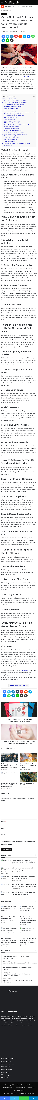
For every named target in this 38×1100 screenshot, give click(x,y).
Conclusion (9, 145)
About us (6, 1093)
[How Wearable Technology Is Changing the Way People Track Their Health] (9, 932)
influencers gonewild (7, 1075)
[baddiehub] (11, 2)
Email (3, 828)
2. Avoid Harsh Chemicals (12, 137)
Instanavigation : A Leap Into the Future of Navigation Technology (9, 765)
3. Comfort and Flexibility (12, 108)
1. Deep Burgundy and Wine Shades (15, 114)
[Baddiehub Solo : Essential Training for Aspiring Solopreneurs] (6, 894)
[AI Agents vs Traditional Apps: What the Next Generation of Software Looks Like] (28, 932)
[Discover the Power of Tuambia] (28, 777)
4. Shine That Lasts (11, 110)
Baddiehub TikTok (6, 1061)
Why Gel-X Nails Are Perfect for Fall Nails (15, 102)
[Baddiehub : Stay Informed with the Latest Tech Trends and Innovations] (6, 887)
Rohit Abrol (5, 31)
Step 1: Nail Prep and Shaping (13, 126)
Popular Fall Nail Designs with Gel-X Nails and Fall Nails (19, 112)
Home (4, 10)
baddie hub (4, 1077)
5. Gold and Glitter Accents (13, 121)
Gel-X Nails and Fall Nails (19, 685)
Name (3, 821)
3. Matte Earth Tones (11, 117)
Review (9, 10)
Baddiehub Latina (6, 1066)
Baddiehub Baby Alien (7, 1064)
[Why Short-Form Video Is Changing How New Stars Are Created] (9, 910)
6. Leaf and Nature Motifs (12, 123)
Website (3, 835)
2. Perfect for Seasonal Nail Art (14, 106)
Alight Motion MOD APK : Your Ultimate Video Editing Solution (9, 784)
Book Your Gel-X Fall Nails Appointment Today (17, 143)
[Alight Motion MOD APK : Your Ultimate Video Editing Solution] (9, 777)
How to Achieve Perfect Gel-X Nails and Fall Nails (18, 125)
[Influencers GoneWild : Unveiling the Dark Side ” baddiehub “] (6, 879)
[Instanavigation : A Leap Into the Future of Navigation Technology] (9, 757)
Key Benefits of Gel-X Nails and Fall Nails (16, 101)
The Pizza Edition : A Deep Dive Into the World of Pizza (28, 765)
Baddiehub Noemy (6, 1069)
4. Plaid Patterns (10, 119)
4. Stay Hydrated (10, 141)
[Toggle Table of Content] (33, 96)
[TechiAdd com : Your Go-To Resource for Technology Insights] (6, 862)
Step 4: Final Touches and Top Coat (15, 132)
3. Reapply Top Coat (11, 139)
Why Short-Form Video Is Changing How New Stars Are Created (9, 918)
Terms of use (23, 1093)
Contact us (31, 1093)
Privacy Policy (14, 1093)
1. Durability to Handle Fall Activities (15, 104)
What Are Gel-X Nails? (9, 99)
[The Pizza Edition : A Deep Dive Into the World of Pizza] (28, 757)
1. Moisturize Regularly (11, 136)
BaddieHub (22, 1020)
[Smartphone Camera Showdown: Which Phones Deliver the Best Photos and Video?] (28, 910)
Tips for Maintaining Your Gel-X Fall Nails (15, 134)
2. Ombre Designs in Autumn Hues (15, 115)
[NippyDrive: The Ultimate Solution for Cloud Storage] (6, 871)
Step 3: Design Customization (14, 130)
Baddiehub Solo (5, 1072)
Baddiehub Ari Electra (7, 1058)
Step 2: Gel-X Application (12, 128)
